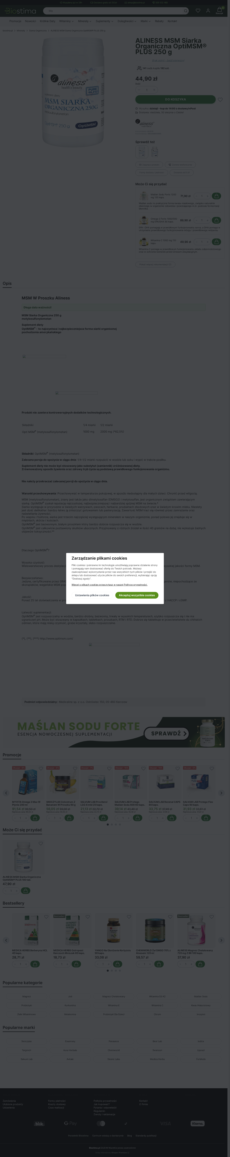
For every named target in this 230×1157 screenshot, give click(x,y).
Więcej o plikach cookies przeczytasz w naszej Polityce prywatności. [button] (109, 584)
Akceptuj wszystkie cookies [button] (137, 595)
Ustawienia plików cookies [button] (92, 595)
